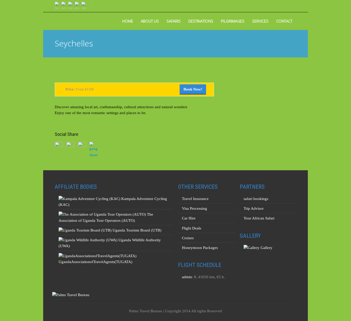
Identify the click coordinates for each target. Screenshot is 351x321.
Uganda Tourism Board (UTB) (136, 230)
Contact (284, 21)
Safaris (174, 21)
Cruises (188, 238)
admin (187, 277)
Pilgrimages (232, 21)
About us (150, 21)
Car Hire (189, 218)
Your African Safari (259, 218)
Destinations (200, 21)
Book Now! (192, 89)
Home (127, 21)
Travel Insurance (195, 199)
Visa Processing (194, 208)
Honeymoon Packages (200, 248)
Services (260, 21)
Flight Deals (191, 228)
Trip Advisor (254, 208)
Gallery (266, 248)
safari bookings (256, 199)
